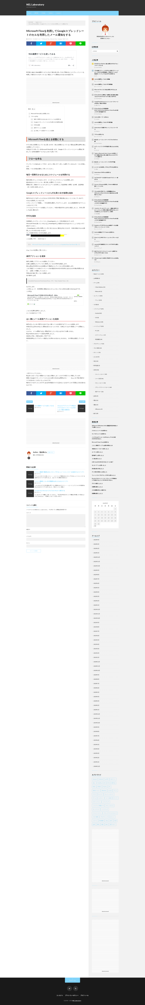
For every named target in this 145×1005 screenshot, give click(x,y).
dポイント (113, 779)
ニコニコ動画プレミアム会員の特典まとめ (102, 445)
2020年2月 (96, 705)
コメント (28, 512)
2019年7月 (96, 736)
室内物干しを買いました (98, 455)
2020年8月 (96, 679)
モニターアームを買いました (99, 465)
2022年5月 (96, 587)
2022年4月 (96, 592)
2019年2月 (96, 757)
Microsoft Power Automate (56, 38)
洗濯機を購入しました (97, 493)
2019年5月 (96, 744)
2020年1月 (96, 709)
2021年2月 (96, 653)
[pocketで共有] (71, 43)
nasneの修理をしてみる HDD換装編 (103, 84)
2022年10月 (97, 566)
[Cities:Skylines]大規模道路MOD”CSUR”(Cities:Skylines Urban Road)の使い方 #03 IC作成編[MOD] (106, 201)
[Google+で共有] (51, 43)
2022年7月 (96, 579)
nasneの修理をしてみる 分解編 (102, 79)
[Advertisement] (56, 89)
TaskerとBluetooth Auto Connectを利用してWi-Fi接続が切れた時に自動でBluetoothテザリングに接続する (106, 155)
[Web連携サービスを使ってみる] (30, 408)
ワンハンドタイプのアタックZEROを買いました (104, 475)
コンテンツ (96, 295)
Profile (43, 13)
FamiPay (100, 783)
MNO (94, 786)
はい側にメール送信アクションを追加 (42, 130)
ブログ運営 (96, 348)
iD (104, 783)
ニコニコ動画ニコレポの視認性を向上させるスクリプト (51, 481)
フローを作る (33, 116)
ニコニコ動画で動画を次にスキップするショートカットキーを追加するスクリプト (59, 472)
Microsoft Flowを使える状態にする (39, 113)
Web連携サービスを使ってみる (44, 405)
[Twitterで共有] (41, 43)
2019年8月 (96, 731)
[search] (117, 51)
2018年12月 (97, 766)
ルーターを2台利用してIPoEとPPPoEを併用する (106, 167)
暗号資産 (96, 365)
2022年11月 (97, 561)
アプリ (94, 794)
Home (29, 13)
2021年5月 (96, 640)
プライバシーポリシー (72, 995)
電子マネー (98, 105)
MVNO (99, 786)
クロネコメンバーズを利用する (99, 430)
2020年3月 (96, 701)
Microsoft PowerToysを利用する (100, 442)
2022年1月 (96, 605)
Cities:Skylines (99, 67)
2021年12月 (97, 609)
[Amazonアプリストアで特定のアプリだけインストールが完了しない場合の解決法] (81, 408)
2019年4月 (96, 749)
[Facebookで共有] (31, 43)
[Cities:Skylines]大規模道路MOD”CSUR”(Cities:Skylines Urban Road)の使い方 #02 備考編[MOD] (106, 218)
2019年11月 (97, 718)
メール (28, 536)
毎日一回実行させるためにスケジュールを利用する (46, 119)
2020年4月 (96, 696)
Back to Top (72, 980)
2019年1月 (96, 762)
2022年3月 (96, 596)
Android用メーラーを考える (101, 117)
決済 (95, 370)
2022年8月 (96, 574)
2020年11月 (97, 666)
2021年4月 (96, 644)
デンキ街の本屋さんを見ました (99, 472)
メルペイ (95, 820)
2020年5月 (96, 692)
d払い (94, 783)
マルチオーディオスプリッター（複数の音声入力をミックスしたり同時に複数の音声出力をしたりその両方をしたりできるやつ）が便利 (106, 210)
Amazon (95, 779)
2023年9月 (96, 539)
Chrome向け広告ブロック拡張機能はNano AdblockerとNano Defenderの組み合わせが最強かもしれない (106, 193)
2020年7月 (96, 683)
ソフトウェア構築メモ (98, 805)
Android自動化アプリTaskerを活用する (104, 232)
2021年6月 (96, 635)
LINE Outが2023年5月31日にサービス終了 (102, 462)
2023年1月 (96, 552)
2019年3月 (96, 753)
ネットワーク (96, 809)
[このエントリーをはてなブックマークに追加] (61, 43)
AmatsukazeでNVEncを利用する (102, 172)
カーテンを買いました (97, 452)
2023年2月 (96, 548)
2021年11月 (97, 613)
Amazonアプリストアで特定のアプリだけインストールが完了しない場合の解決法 (66, 407)
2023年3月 (96, 544)
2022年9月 (96, 570)
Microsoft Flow (46, 38)
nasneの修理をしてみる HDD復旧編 (103, 122)
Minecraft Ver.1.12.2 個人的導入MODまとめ (105, 89)
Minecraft (98, 91)
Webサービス (38, 38)
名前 (28, 529)
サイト (28, 543)
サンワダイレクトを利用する (99, 433)
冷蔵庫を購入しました (97, 486)
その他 (95, 304)
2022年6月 (96, 583)
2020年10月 (97, 670)
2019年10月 (97, 722)
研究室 (36, 13)
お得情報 (96, 278)
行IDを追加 (35, 125)
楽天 (111, 820)
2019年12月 (97, 714)
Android (97, 119)
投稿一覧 (50, 452)
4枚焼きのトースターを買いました (100, 448)
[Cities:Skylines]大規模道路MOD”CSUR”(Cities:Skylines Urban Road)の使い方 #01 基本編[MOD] (106, 110)
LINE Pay (113, 783)
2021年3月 (96, 648)
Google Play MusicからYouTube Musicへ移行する (50, 490)
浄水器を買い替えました (98, 468)
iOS (96, 317)
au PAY (106, 779)
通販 (95, 404)
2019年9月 (96, 727)
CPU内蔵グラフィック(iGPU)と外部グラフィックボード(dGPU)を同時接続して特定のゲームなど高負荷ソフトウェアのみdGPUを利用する (106, 72)
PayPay (105, 786)
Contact (58, 13)
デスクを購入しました (97, 483)
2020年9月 (96, 675)
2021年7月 (96, 631)
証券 (95, 396)
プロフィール (84, 995)
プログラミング (98, 343)
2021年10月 (97, 618)
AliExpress (98, 261)
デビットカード (99, 383)
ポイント (96, 352)
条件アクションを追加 (38, 127)
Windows (98, 131)
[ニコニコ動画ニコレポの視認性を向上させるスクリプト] (30, 484)
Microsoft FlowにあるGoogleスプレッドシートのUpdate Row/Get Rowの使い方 (56, 244)
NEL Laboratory (35, 4)
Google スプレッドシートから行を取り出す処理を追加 (47, 122)
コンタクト (59, 995)
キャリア (100, 794)
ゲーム (95, 282)
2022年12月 (97, 557)
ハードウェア (99, 81)
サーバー (115, 798)
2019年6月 (96, 740)
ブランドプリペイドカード (102, 387)
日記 (95, 361)
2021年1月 (96, 657)
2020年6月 (96, 688)
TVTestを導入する (99, 134)
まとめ (97, 150)
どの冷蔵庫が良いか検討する (99, 490)
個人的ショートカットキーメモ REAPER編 (104, 162)
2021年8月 (96, 627)
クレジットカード (100, 374)
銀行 (95, 413)
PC (96, 75)
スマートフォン (99, 335)
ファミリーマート (97, 813)
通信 (97, 169)
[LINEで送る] (80, 43)
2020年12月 (97, 661)
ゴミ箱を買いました (97, 458)
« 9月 (95, 526)
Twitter (51, 13)
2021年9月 (96, 622)
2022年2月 (96, 600)
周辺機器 (98, 213)
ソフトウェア (99, 136)
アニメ (97, 300)
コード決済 (98, 378)
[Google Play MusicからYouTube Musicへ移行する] (30, 493)
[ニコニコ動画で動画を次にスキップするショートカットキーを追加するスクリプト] (30, 474)
